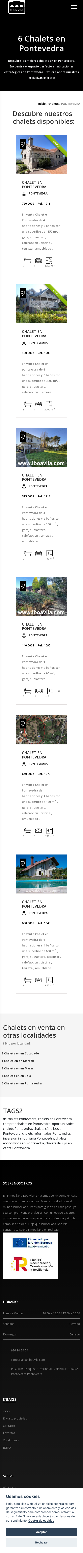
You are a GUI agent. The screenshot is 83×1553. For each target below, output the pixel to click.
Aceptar (41, 1532)
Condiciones (11, 1440)
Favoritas (9, 1433)
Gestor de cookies (41, 1520)
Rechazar (41, 1542)
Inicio (42, 104)
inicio (6, 1411)
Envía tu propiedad (15, 1418)
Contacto (9, 1426)
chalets (53, 104)
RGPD (7, 1447)
